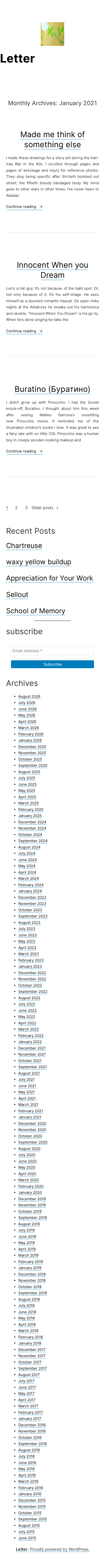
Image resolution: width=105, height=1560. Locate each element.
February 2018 (30, 1337)
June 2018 (27, 1312)
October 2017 (30, 1362)
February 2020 (30, 1186)
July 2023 (26, 928)
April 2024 (27, 872)
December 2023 (32, 897)
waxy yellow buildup (38, 562)
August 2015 (29, 1525)
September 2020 (32, 1142)
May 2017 (26, 1393)
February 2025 (30, 809)
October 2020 (30, 1136)
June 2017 (27, 1387)
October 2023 (30, 910)
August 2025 (29, 771)
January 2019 (29, 1267)
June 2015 (27, 1538)
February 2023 (31, 960)
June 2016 (27, 1462)
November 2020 (32, 1129)
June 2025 (27, 784)
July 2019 (26, 1230)
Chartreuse (24, 545)
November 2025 (32, 752)
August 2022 (29, 998)
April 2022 (27, 1023)
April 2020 (27, 1173)
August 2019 (29, 1224)
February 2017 (30, 1412)
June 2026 (27, 709)
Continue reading (24, 207)
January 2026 (30, 740)
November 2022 (32, 979)
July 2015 (26, 1531)
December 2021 (32, 1048)
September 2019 (32, 1217)
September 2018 (32, 1293)
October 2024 (30, 834)
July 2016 (26, 1456)
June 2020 (27, 1161)
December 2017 (32, 1349)
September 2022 (32, 991)
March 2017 (28, 1406)
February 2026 (30, 734)
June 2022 (27, 1010)
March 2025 (28, 803)
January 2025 (30, 815)
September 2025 (32, 765)
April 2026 (27, 721)
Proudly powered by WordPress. (59, 1549)
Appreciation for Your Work (49, 578)
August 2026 (29, 696)
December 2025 (32, 746)
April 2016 (27, 1475)
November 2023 (32, 903)
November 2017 (32, 1355)
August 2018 (29, 1299)
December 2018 (32, 1274)
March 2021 (28, 1104)
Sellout (17, 594)
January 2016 (29, 1494)
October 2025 (30, 759)
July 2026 (26, 702)
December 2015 (32, 1500)
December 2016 (32, 1425)
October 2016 (30, 1437)
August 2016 (29, 1450)
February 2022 (30, 1035)
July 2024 (26, 853)
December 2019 (32, 1198)
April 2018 (27, 1324)
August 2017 (29, 1374)
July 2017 (26, 1380)
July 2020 (26, 1154)
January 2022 (30, 1041)
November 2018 (32, 1280)
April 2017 (27, 1399)
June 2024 (27, 859)
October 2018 (30, 1286)
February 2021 (30, 1111)
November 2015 (32, 1506)
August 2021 (29, 1073)
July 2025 (26, 778)
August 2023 (29, 922)
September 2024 (33, 840)
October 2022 (30, 985)
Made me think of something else (52, 139)
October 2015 (30, 1512)
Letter (17, 58)
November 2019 (32, 1205)
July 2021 (26, 1079)
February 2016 (30, 1487)
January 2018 (29, 1343)
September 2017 (32, 1368)
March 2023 (28, 953)
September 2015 (32, 1519)
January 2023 (30, 966)
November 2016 (32, 1431)
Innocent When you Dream (52, 270)
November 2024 (32, 828)
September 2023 (33, 916)
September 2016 (32, 1443)
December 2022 (32, 972)
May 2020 (26, 1167)
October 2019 (30, 1211)
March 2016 (28, 1481)
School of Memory (35, 611)
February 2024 (31, 884)
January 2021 (29, 1117)
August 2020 (29, 1148)
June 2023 (27, 935)
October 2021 (30, 1060)
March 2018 (28, 1330)
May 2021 (26, 1092)
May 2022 (26, 1016)
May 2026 (26, 715)
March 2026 (28, 727)
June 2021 (27, 1085)
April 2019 (27, 1249)
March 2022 (28, 1029)
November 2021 (32, 1054)
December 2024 (32, 822)
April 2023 (27, 947)
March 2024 (28, 878)
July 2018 (26, 1305)
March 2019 (28, 1255)
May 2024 (26, 865)
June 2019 (27, 1236)
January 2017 (29, 1418)
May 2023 (26, 941)
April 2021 (27, 1098)
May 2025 (26, 790)
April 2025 (27, 797)
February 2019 (30, 1261)
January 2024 (30, 891)
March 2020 (28, 1180)
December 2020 (32, 1123)
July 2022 (26, 1004)
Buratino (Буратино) (53, 389)
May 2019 (26, 1242)
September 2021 (32, 1066)
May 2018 (26, 1318)
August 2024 (29, 847)
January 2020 (30, 1192)
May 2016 (26, 1468)
